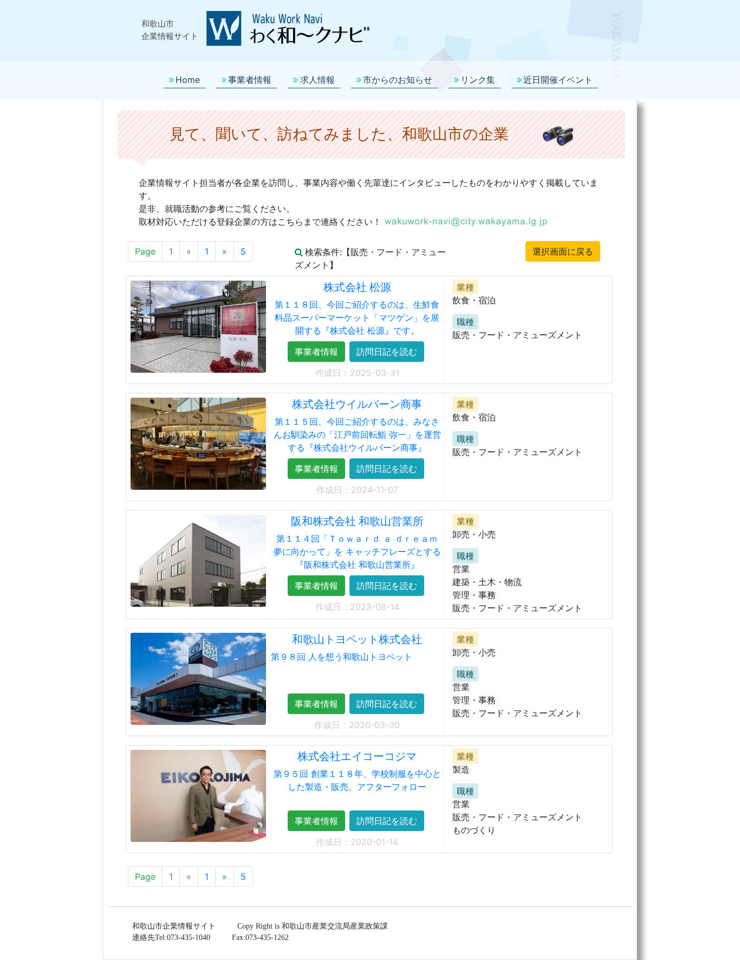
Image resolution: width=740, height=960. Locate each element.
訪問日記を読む (386, 351)
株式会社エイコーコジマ (357, 756)
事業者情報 (249, 79)
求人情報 (317, 79)
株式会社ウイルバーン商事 (357, 404)
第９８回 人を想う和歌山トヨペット (341, 656)
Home (188, 79)
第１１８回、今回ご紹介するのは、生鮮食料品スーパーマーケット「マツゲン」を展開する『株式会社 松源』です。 (357, 317)
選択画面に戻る (563, 251)
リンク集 (477, 79)
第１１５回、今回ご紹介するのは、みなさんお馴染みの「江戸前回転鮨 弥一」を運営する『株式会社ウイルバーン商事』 (357, 434)
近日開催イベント (558, 79)
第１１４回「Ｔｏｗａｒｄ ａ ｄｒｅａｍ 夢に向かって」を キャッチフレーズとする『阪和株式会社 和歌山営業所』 (357, 551)
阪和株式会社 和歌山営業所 (357, 521)
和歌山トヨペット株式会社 (357, 639)
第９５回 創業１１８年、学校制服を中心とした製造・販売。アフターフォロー (357, 780)
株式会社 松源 (357, 287)
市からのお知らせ (397, 79)
